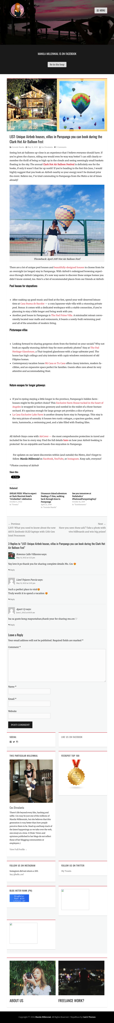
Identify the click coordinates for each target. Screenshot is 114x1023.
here (66, 440)
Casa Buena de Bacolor (32, 303)
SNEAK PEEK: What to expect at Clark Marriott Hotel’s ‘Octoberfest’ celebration (23, 496)
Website (12, 711)
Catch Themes (89, 1017)
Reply (12, 570)
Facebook (48, 458)
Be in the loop (57, 64)
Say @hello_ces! (17, 874)
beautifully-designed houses (69, 267)
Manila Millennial (43, 1017)
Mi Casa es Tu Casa (55, 363)
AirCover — (45, 436)
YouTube (59, 458)
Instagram (73, 458)
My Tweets (66, 871)
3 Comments (61, 147)
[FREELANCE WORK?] (81, 977)
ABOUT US (16, 1000)
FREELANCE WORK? (71, 1000)
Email (12, 699)
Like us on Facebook (71, 737)
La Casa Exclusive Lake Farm (27, 414)
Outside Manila (18, 147)
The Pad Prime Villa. (62, 315)
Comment (14, 647)
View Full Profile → (18, 849)
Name (12, 686)
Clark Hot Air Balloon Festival (59, 164)
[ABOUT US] (33, 977)
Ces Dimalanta (47, 147)
